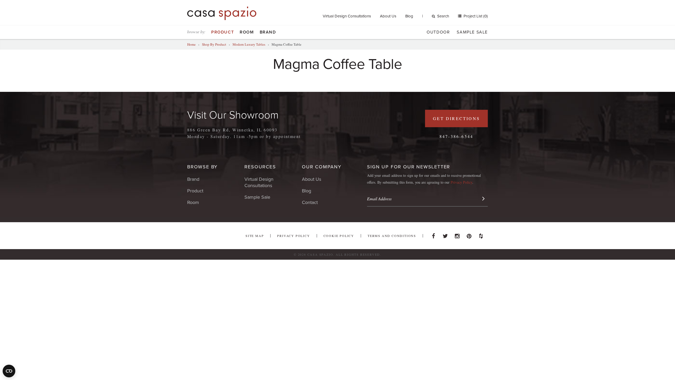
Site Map (254, 236)
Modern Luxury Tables (249, 44)
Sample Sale (472, 32)
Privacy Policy (461, 182)
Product (222, 32)
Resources (260, 167)
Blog (409, 16)
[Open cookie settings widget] (9, 371)
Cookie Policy (339, 236)
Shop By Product (214, 44)
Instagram (457, 235)
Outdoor (438, 32)
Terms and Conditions (392, 236)
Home (191, 44)
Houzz (481, 235)
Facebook (433, 235)
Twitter (445, 235)
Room (247, 32)
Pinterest (469, 235)
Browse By (202, 167)
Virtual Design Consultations (347, 16)
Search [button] (443, 16)
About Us (388, 16)
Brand (268, 32)
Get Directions (456, 118)
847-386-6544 (456, 136)
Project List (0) (475, 16)
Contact (310, 202)
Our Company (321, 167)
